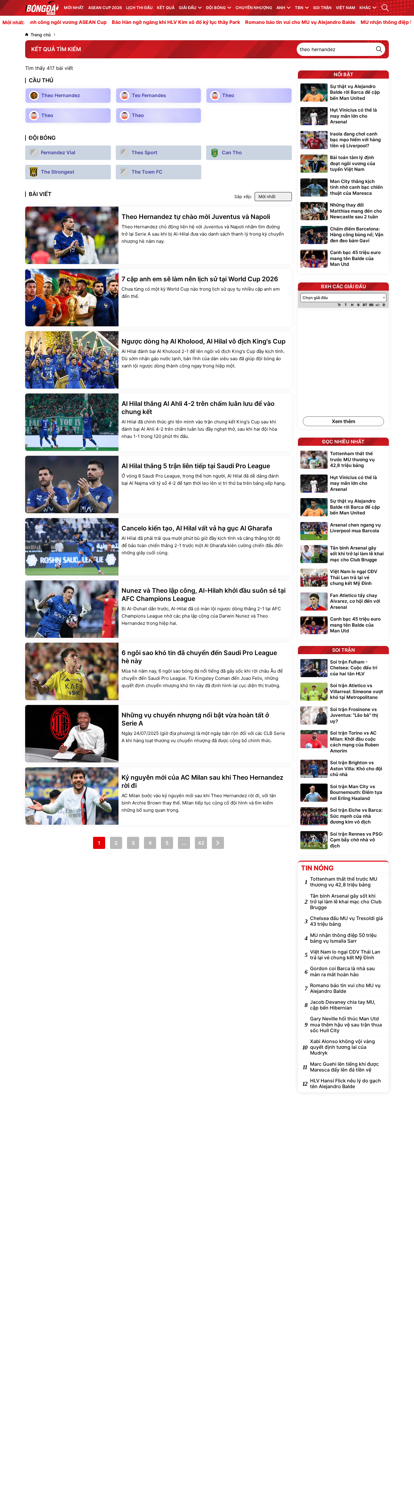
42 (201, 843)
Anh (280, 7)
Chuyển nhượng (253, 7)
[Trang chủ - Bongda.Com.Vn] (41, 8)
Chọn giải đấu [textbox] (315, 297)
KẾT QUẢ (166, 7)
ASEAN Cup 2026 (105, 7)
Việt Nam (345, 7)
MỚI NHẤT (74, 7)
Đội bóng (216, 7)
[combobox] (343, 297)
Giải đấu (187, 7)
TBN (299, 7)
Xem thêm (343, 421)
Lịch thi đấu (139, 7)
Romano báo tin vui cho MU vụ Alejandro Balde (271, 22)
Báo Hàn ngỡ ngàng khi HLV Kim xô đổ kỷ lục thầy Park (147, 22)
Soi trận (322, 7)
